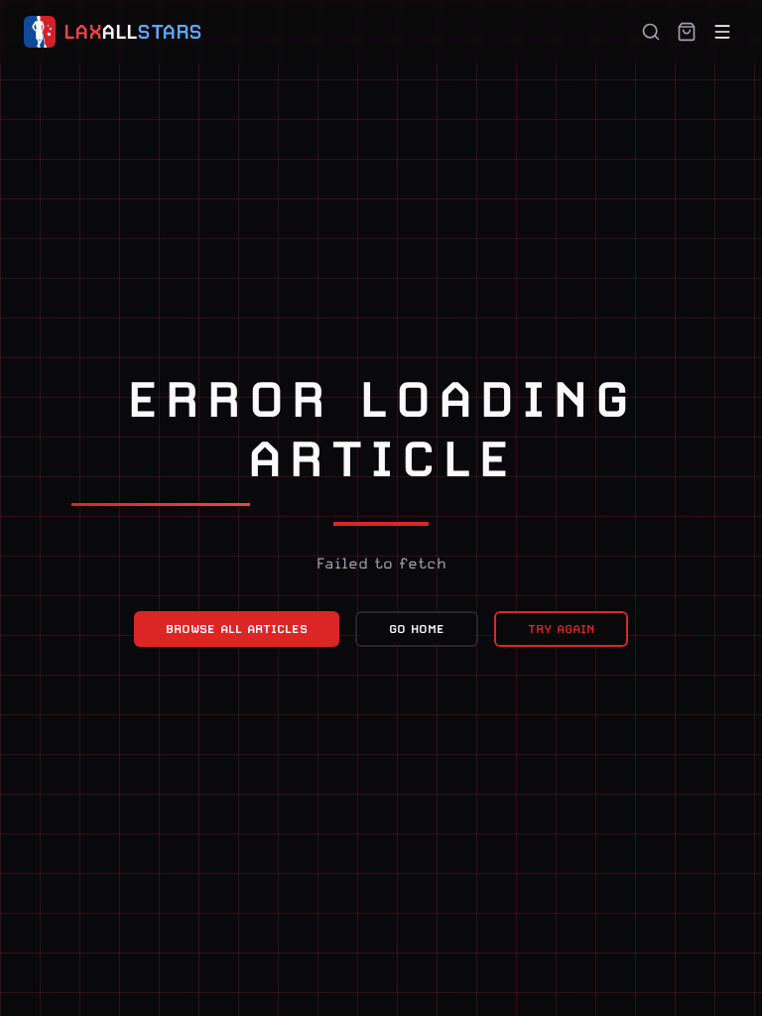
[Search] (651, 32)
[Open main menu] (722, 32)
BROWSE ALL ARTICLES (237, 629)
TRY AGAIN (561, 629)
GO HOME (416, 629)
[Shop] (686, 32)
